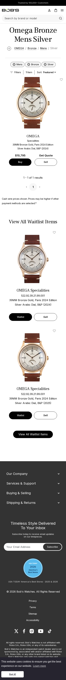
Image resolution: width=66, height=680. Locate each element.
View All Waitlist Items (33, 434)
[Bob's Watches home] (10, 10)
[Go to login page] (49, 10)
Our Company (17, 474)
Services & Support (21, 483)
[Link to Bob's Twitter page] (16, 631)
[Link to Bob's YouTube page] (40, 631)
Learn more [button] (39, 666)
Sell (46, 162)
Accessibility (32, 620)
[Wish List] (55, 232)
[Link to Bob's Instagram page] (31, 631)
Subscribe (52, 546)
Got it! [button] (12, 674)
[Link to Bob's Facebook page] (24, 631)
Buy (20, 162)
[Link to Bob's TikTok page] (49, 631)
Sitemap (33, 613)
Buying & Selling (18, 493)
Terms (32, 607)
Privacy (33, 600)
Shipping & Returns (21, 503)
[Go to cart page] (56, 10)
